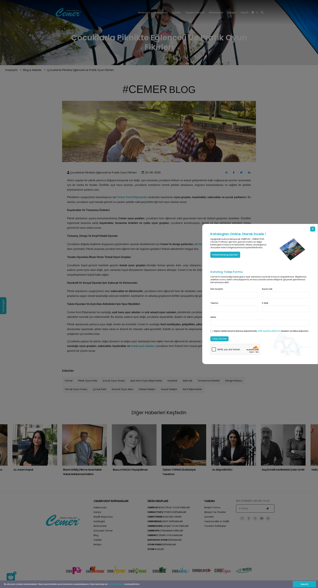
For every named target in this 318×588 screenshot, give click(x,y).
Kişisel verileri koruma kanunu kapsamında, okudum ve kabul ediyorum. (261, 331)
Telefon (214, 303)
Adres (213, 317)
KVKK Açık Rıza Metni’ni (269, 331)
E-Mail (265, 303)
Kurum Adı (267, 289)
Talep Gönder (219, 338)
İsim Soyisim (216, 289)
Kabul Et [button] (304, 584)
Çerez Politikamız (116, 584)
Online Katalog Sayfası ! (225, 254)
